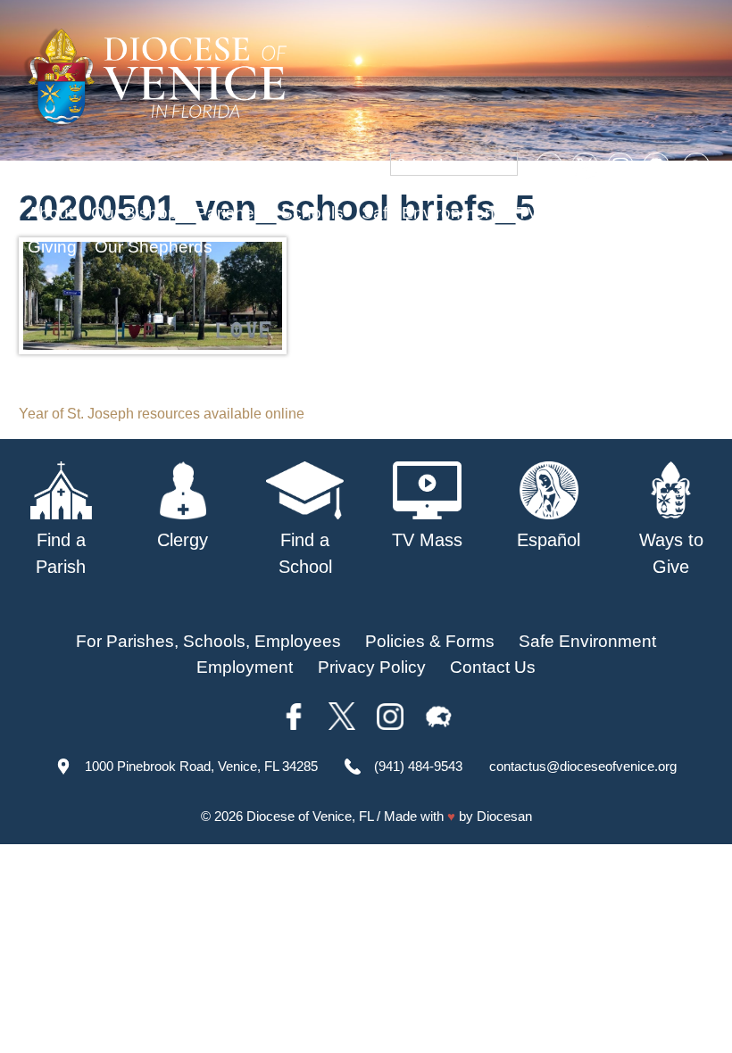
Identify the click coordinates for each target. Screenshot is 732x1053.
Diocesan (504, 816)
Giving (52, 246)
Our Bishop (134, 212)
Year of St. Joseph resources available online (161, 413)
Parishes (229, 212)
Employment (244, 667)
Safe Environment (430, 212)
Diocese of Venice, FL (309, 816)
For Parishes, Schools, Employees (208, 641)
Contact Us (493, 667)
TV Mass (551, 212)
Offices (630, 212)
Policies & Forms (430, 641)
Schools (312, 212)
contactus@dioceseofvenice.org (583, 766)
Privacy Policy (372, 667)
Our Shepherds (153, 246)
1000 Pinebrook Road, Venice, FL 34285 (201, 766)
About (50, 212)
